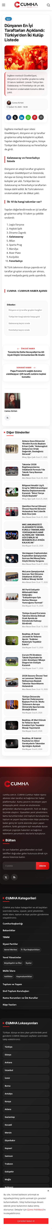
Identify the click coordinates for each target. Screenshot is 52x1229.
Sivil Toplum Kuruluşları (16, 991)
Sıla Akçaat (26, 546)
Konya (8, 1101)
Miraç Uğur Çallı (28, 457)
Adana (8, 1109)
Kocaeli (8, 1125)
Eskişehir (9, 1171)
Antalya (8, 1093)
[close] (48, 1190)
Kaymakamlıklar (24, 976)
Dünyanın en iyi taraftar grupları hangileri (25, 310)
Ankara (8, 1062)
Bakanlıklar (9, 930)
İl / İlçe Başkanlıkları (30, 949)
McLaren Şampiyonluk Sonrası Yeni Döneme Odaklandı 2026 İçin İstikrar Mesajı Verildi (33, 575)
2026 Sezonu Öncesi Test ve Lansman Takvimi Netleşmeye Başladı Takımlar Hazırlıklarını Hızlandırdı (34, 680)
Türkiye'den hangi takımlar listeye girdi (24, 316)
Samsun (9, 1156)
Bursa (7, 1086)
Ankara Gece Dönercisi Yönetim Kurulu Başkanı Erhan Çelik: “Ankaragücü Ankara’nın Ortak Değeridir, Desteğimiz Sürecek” (34, 447)
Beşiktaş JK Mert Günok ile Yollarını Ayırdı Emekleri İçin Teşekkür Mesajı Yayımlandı (34, 724)
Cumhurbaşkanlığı (13, 923)
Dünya (8, 1054)
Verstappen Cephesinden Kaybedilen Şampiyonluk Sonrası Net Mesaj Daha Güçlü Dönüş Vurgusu (34, 557)
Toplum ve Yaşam (12, 984)
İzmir (7, 1078)
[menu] (3, 5)
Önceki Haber (28, 348)
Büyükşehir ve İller (13, 963)
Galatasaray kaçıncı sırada (19, 323)
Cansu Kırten (10, 411)
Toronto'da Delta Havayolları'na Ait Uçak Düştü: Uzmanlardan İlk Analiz (26, 353)
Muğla (8, 1179)
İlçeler (29, 963)
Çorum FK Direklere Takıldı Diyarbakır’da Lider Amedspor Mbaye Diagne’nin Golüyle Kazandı (33, 660)
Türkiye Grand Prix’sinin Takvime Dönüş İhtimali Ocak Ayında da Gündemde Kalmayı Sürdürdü (34, 618)
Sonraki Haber (24, 367)
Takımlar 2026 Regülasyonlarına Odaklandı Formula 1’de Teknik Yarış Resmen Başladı (33, 469)
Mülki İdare (9, 970)
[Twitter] (6, 877)
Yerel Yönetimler (12, 957)
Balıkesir (9, 1187)
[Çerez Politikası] (35, 1209)
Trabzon (9, 1164)
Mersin (8, 1132)
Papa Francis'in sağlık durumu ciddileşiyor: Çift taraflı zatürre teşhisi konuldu (26, 374)
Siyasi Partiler (10, 943)
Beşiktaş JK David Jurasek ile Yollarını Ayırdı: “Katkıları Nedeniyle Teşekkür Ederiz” (31, 639)
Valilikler (8, 976)
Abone (42, 865)
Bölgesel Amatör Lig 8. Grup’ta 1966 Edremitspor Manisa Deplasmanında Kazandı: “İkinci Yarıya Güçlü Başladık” (35, 490)
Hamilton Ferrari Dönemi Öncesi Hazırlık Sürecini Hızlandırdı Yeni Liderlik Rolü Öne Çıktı (34, 510)
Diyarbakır (10, 1140)
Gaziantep (10, 1117)
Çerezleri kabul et (26, 1221)
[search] (48, 5)
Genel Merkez (10, 949)
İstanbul (9, 1070)
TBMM (6, 937)
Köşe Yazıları (9, 1004)
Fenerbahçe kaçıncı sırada (19, 330)
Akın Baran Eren (29, 478)
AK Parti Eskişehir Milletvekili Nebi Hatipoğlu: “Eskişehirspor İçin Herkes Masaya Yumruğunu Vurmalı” (32, 596)
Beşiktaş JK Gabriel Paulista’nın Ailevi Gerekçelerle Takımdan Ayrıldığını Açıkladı (33, 742)
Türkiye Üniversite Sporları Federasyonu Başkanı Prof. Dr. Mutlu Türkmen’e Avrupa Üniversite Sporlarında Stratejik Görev (33, 703)
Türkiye (8, 1047)
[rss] (14, 877)
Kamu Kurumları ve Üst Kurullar (20, 997)
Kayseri (8, 1148)
